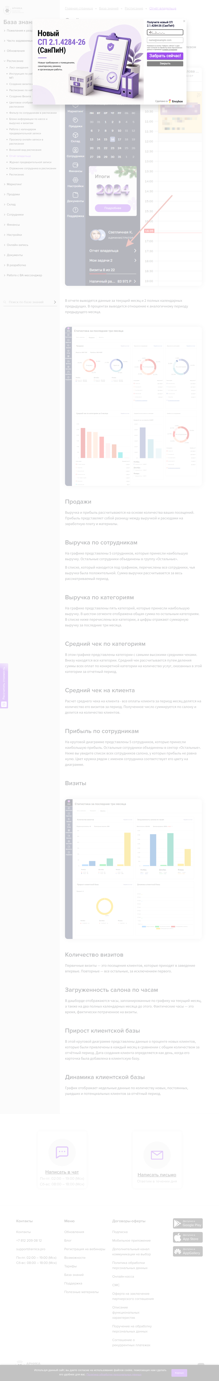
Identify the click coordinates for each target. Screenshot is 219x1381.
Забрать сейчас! (165, 55)
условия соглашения (169, 50)
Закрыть (165, 63)
